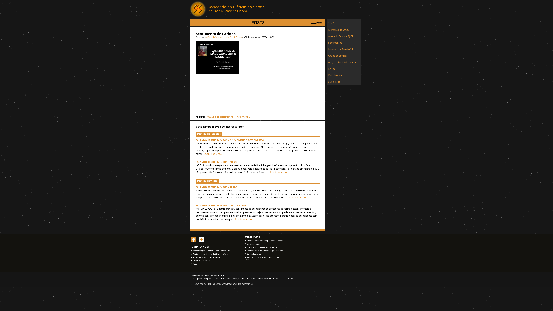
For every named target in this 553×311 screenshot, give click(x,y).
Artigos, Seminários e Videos (343, 62)
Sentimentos (335, 42)
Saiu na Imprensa (254, 254)
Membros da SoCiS (338, 29)
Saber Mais (334, 81)
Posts (195, 264)
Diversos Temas (253, 244)
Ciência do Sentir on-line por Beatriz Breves (224, 37)
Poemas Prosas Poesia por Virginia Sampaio (265, 250)
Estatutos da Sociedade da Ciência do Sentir (211, 254)
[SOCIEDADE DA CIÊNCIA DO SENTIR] (227, 9)
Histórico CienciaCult (201, 260)
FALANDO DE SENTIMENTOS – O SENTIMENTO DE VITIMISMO (230, 140)
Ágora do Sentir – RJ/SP (341, 36)
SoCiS (331, 23)
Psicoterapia (335, 75)
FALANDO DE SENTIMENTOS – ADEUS (216, 162)
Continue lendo (215, 154)
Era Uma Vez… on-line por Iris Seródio (262, 247)
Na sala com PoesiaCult (341, 49)
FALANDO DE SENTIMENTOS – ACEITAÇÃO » (228, 117)
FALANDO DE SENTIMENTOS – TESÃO (216, 187)
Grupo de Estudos (338, 55)
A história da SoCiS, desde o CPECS (207, 257)
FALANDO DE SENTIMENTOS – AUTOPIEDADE (221, 205)
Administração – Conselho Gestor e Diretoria (211, 251)
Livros (331, 68)
